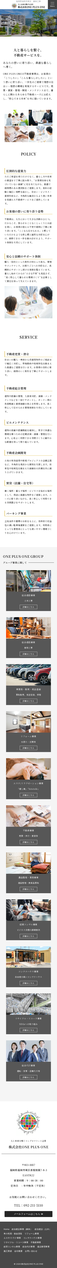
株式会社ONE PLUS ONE (33, 1264)
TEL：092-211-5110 (28, 1205)
